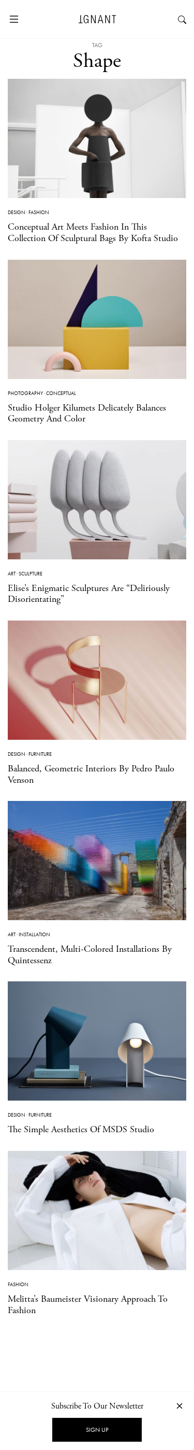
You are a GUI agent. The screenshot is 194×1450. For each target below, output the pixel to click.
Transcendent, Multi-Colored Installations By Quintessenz (90, 954)
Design (16, 212)
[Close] (179, 1405)
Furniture (40, 754)
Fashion (38, 212)
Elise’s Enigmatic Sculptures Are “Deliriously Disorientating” (89, 594)
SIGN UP (97, 1430)
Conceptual (61, 393)
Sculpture (30, 573)
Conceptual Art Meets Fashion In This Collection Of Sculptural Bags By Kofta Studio (93, 232)
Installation (34, 934)
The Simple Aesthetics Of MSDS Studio (81, 1129)
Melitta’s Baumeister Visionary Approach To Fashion (88, 1304)
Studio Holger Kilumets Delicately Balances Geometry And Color (87, 413)
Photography (25, 393)
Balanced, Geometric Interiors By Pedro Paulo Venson (91, 774)
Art (12, 573)
